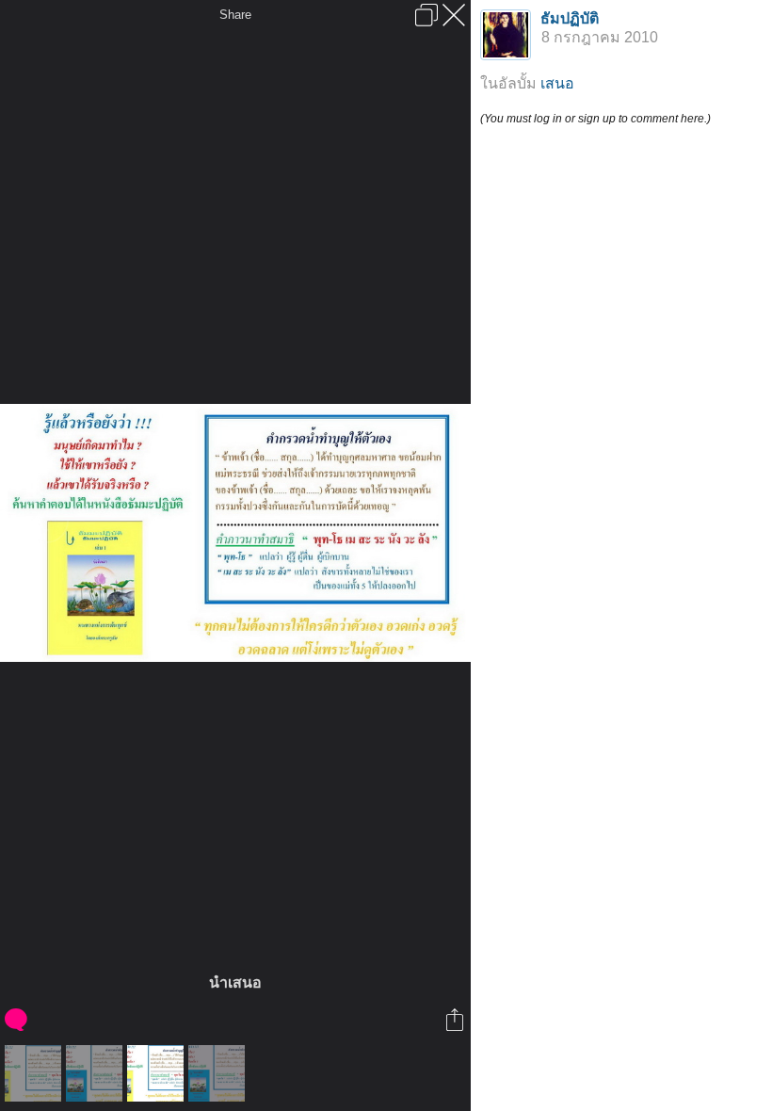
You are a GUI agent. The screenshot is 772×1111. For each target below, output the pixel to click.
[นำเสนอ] (35, 1073)
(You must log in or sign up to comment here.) (595, 118)
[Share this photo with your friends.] (456, 1020)
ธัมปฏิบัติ (569, 18)
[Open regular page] (426, 15)
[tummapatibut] (96, 1073)
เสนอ (557, 83)
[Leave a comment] (17, 1020)
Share (235, 15)
